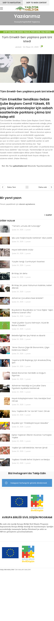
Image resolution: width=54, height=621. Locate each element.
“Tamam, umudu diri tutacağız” (26, 226)
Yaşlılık (25, 22)
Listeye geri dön (27, 187)
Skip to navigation (11, 3)
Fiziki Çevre (35, 32)
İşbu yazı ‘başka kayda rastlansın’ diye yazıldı (32, 238)
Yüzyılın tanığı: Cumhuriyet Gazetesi (28, 261)
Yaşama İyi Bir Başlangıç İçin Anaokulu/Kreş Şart (31, 361)
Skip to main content (36, 3)
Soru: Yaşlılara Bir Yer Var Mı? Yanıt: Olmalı (31, 411)
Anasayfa (18, 22)
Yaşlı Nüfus (45, 32)
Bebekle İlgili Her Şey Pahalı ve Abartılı (28, 335)
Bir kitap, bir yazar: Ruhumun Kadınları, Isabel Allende (32, 286)
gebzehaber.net (20, 166)
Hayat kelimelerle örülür (22, 249)
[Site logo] (27, 8)
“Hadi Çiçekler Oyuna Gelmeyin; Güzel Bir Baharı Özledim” (30, 324)
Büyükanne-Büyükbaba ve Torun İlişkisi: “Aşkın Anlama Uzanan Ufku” (32, 311)
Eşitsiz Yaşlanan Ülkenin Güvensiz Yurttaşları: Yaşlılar (32, 436)
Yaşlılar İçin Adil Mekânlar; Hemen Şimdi (29, 447)
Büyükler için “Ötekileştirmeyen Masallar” (30, 423)
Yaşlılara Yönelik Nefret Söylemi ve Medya (31, 459)
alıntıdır (18, 47)
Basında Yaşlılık (23, 32)
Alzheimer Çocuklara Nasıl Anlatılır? (27, 298)
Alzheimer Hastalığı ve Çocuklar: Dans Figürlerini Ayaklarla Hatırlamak (29, 387)
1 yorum (28, 230)
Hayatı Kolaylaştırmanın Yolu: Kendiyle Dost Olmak (31, 399)
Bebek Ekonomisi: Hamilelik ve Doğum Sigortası (29, 374)
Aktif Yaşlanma (34, 22)
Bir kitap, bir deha (19, 273)
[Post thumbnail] (5, 229)
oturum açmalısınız (27, 204)
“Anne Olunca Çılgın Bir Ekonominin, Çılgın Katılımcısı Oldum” (30, 348)
